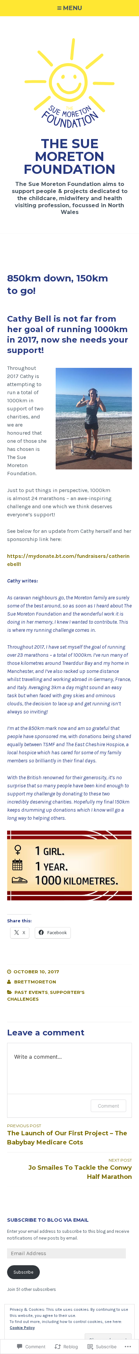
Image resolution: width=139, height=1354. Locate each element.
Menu (72, 8)
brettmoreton (35, 981)
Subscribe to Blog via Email (48, 1220)
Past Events (31, 992)
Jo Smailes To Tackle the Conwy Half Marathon (80, 1169)
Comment (108, 1106)
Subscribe (23, 1272)
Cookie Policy (22, 1327)
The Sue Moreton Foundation (69, 156)
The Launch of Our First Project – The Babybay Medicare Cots (67, 1134)
